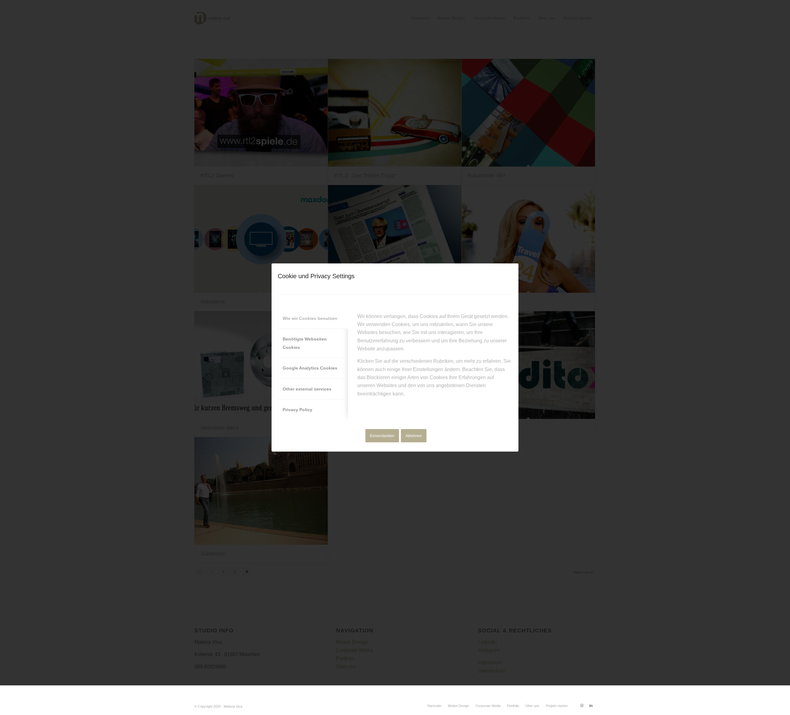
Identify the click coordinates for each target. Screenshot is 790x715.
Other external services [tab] (307, 388)
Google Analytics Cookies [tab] (310, 368)
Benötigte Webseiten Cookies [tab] (305, 343)
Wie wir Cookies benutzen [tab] (310, 318)
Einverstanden (382, 436)
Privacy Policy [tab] (297, 409)
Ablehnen (413, 436)
